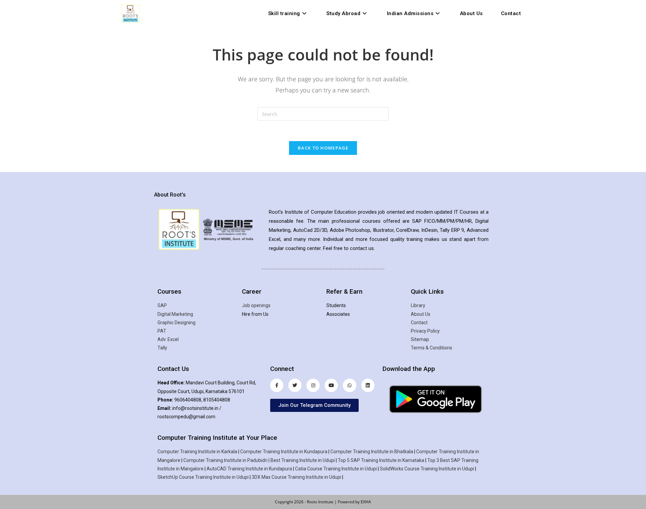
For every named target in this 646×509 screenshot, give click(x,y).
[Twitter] (294, 385)
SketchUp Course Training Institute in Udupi (203, 477)
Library (418, 305)
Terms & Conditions (431, 347)
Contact (419, 322)
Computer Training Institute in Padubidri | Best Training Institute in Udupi (259, 460)
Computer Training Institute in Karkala (197, 451)
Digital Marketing (175, 314)
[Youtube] (331, 385)
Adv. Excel (168, 339)
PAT (161, 331)
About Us (420, 314)
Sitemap (420, 339)
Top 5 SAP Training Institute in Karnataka (381, 460)
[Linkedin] (367, 385)
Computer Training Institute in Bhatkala (371, 451)
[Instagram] (313, 385)
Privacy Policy (425, 331)
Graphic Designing (176, 322)
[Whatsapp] (349, 385)
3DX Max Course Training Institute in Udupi (296, 477)
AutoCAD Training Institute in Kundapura (249, 468)
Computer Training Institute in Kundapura (283, 451)
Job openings (256, 305)
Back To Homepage (323, 148)
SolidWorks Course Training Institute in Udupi (427, 468)
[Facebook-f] (276, 385)
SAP (162, 305)
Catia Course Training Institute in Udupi (336, 468)
